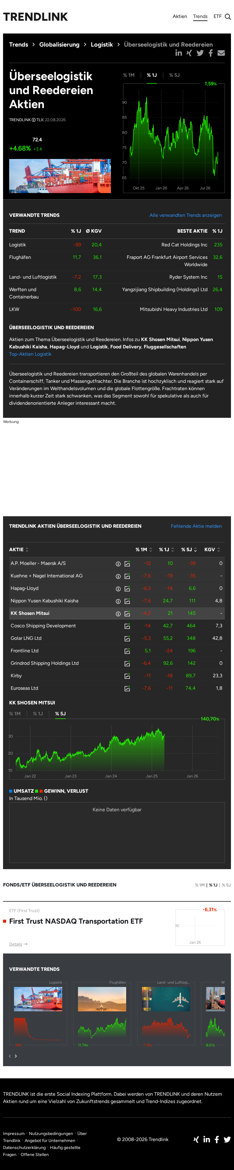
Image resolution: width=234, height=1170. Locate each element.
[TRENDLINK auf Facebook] (216, 1139)
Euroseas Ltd (24, 688)
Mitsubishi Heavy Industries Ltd (173, 309)
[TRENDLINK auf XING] (196, 1139)
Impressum (14, 1133)
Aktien (180, 16)
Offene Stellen (35, 1154)
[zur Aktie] (127, 563)
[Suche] (226, 17)
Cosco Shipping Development (43, 626)
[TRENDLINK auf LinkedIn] (207, 1139)
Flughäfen (20, 257)
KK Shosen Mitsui (30, 613)
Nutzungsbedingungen (51, 1133)
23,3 (217, 675)
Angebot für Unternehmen (50, 1140)
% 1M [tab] (129, 75)
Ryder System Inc (188, 277)
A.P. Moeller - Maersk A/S (38, 563)
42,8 (217, 638)
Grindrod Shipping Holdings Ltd (45, 663)
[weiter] (16, 1056)
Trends (200, 17)
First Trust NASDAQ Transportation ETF (76, 921)
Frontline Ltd (24, 651)
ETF (218, 16)
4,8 (218, 601)
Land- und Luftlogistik (33, 277)
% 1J (213, 885)
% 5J (226, 885)
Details (15, 944)
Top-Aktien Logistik (30, 354)
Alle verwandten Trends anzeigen (186, 215)
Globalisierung (59, 44)
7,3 (219, 626)
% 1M (200, 885)
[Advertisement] (117, 467)
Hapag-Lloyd (24, 588)
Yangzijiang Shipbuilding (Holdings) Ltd (164, 289)
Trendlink (35, 17)
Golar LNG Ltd (26, 638)
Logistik (102, 44)
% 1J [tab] (152, 75)
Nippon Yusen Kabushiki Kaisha (44, 601)
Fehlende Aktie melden (196, 526)
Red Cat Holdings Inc (184, 245)
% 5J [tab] (174, 75)
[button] (179, 53)
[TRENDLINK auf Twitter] (227, 1139)
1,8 (219, 688)
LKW (14, 309)
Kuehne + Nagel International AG (47, 576)
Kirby (16, 675)
